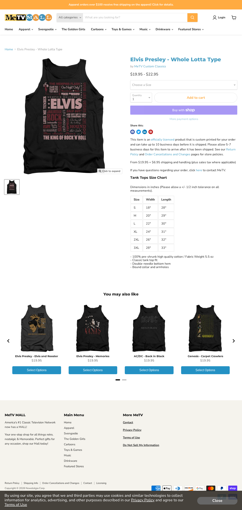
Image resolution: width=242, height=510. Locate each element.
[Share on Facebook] (132, 132)
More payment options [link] (184, 119)
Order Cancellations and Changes (167, 154)
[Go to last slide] (8, 341)
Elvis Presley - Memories (92, 356)
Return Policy (12, 483)
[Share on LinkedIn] (144, 132)
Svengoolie (46, 29)
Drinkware (163, 29)
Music (144, 29)
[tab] (118, 379)
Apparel (25, 29)
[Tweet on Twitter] (138, 132)
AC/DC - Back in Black (149, 356)
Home (9, 29)
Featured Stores (190, 29)
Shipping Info (31, 483)
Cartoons (97, 29)
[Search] (192, 17)
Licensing (101, 483)
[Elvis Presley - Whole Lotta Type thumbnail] (11, 187)
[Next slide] (233, 341)
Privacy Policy (142, 500)
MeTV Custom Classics (150, 66)
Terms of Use (16, 504)
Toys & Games (122, 29)
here (199, 170)
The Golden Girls (73, 29)
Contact (87, 483)
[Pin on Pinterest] (150, 132)
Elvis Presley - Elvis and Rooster (36, 356)
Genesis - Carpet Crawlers (205, 356)
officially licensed (162, 140)
